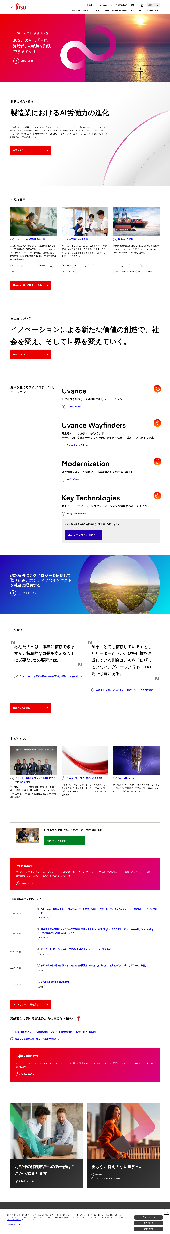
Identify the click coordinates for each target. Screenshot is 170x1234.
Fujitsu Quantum (126, 778)
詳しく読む (27, 61)
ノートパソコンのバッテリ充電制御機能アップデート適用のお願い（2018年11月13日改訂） (54, 1032)
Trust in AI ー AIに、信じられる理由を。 (86, 778)
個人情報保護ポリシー (14, 1224)
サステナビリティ (153, 11)
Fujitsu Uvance (74, 407)
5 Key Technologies (76, 513)
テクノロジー (136, 11)
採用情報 (98, 1174)
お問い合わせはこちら (27, 1181)
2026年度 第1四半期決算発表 (55, 982)
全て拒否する (148, 1223)
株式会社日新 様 (125, 239)
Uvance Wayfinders (119, 11)
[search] (157, 5)
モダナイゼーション (76, 479)
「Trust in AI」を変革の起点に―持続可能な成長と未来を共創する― (50, 678)
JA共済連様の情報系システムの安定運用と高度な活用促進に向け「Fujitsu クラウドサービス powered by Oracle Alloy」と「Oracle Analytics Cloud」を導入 (99, 931)
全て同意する (148, 1229)
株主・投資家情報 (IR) (119, 5)
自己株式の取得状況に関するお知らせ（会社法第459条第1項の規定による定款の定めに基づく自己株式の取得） (94, 965)
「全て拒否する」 (77, 1217)
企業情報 (88, 5)
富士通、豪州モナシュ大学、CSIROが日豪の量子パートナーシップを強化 (76, 949)
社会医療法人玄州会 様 (77, 239)
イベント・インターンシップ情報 (107, 1179)
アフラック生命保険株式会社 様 (30, 239)
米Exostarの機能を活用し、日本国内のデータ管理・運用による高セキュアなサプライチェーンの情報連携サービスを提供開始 (99, 911)
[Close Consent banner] (166, 1211)
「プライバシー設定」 (14, 1220)
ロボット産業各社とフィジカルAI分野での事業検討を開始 (35, 780)
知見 (97, 11)
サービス (86, 11)
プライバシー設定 (148, 1217)
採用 (132, 5)
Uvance (106, 11)
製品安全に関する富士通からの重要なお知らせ (37, 1039)
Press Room (102, 5)
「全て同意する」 (12, 1217)
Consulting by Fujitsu (77, 445)
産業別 (74, 11)
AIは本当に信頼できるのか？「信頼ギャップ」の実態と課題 (124, 690)
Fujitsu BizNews (29, 1074)
